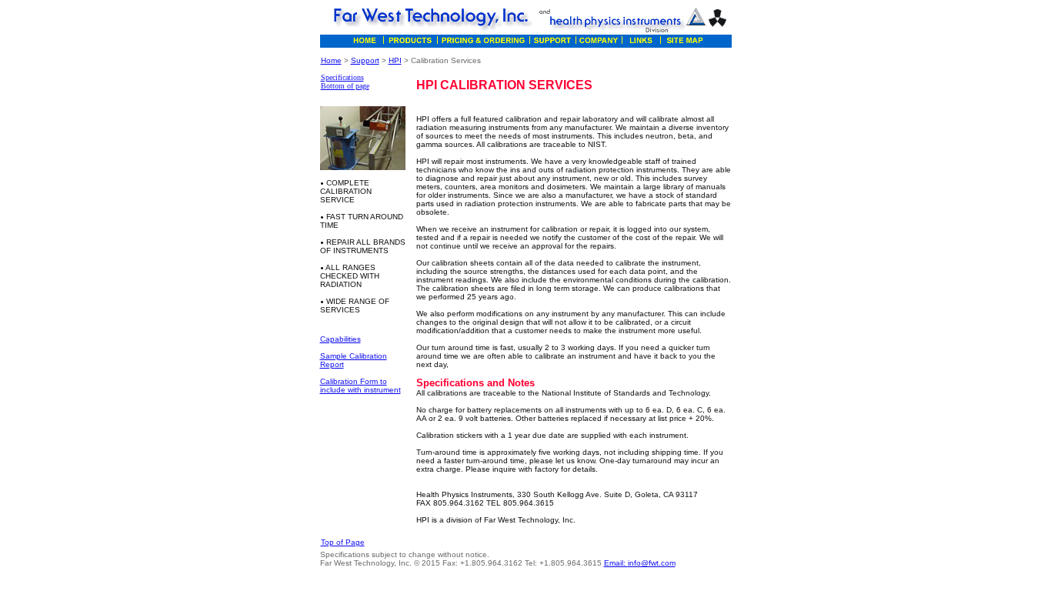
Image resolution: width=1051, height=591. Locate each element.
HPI (395, 60)
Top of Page (343, 542)
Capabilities (340, 339)
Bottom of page (345, 86)
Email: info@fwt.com (640, 563)
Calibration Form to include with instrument (360, 385)
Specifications (342, 77)
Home (331, 60)
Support (365, 60)
